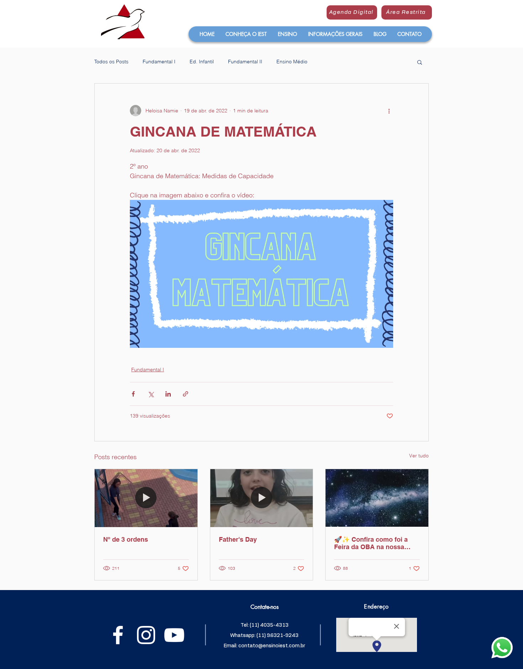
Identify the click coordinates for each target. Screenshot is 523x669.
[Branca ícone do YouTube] (174, 635)
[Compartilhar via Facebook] (133, 394)
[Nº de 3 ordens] (146, 498)
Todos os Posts (111, 61)
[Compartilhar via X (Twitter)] (150, 394)
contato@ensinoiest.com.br (271, 645)
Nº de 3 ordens (125, 539)
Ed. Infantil (202, 61)
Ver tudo (419, 455)
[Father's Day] (261, 498)
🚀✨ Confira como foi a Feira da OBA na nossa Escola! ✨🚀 (371, 543)
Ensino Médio (291, 61)
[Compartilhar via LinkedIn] (168, 394)
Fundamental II (245, 61)
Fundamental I (159, 61)
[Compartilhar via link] (185, 394)
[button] (246, 34)
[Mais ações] (389, 110)
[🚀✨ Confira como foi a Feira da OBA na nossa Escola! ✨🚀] (377, 498)
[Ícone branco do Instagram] (146, 635)
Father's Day (238, 539)
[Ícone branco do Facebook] (118, 635)
